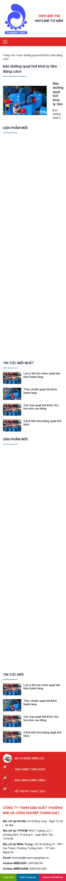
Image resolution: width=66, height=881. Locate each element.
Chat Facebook (27, 877)
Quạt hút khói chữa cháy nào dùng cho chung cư (42, 422)
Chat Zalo (8, 877)
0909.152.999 (38, 868)
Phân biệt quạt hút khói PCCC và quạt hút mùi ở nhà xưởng (43, 375)
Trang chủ (9, 55)
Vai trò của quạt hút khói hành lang (39, 391)
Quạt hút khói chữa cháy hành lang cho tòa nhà (39, 406)
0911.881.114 (36, 863)
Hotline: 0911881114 (52, 877)
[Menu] (5, 41)
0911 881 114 (49, 16)
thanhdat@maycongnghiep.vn (30, 857)
